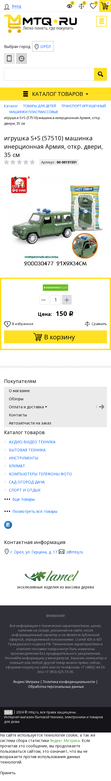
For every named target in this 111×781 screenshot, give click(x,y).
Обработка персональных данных (56, 686)
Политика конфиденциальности (69, 681)
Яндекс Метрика (26, 681)
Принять (8, 772)
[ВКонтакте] (8, 525)
